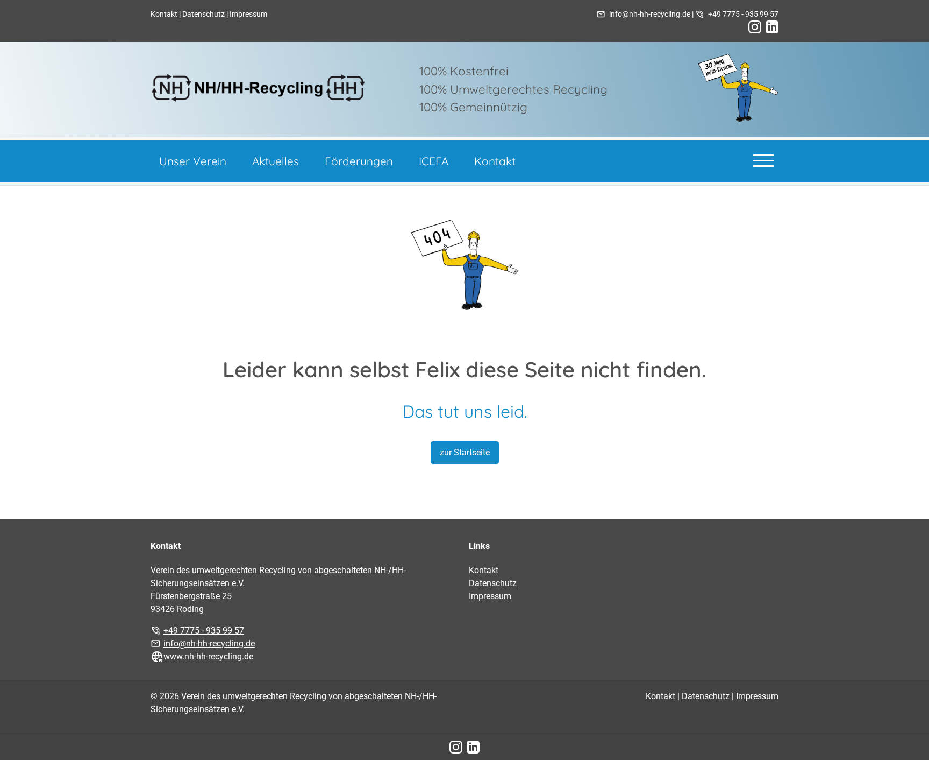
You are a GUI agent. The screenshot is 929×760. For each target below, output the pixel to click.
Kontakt (164, 14)
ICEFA (433, 161)
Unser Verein (192, 161)
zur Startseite (465, 452)
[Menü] (763, 159)
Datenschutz (203, 14)
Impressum (248, 14)
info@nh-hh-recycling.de (649, 14)
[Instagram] (754, 26)
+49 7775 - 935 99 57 (743, 14)
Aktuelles (275, 161)
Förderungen (359, 161)
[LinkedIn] (772, 26)
